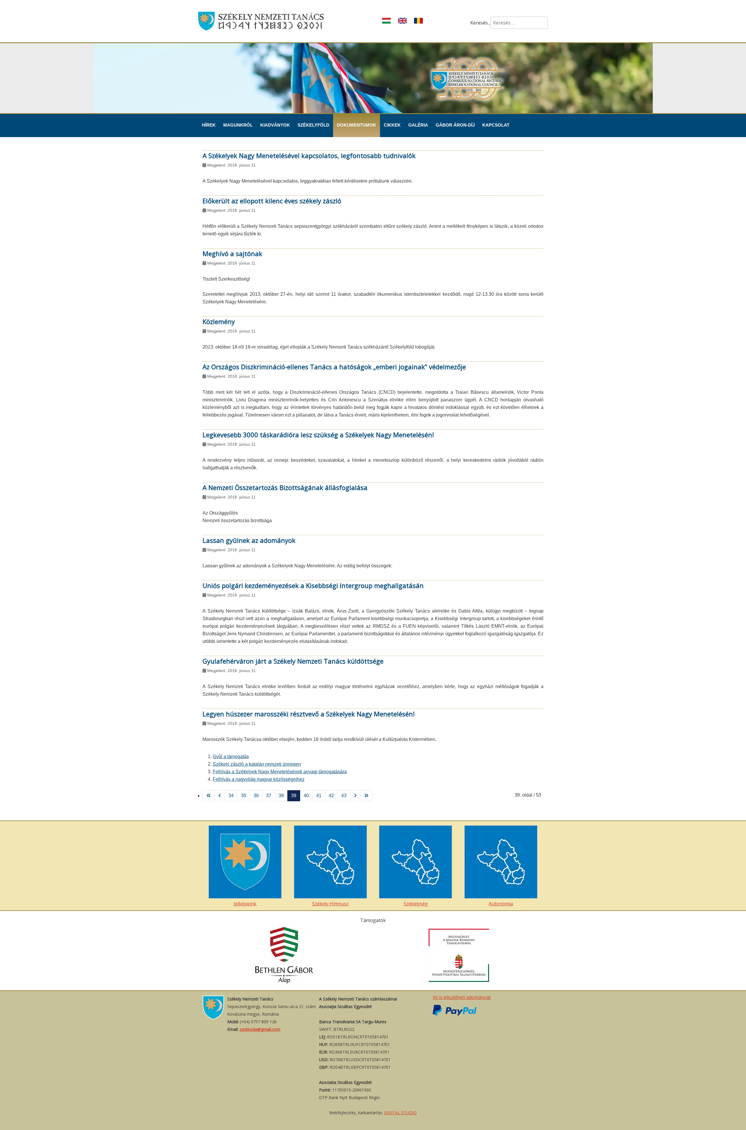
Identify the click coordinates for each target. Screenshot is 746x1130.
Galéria (418, 125)
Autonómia (501, 903)
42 (331, 795)
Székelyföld (313, 125)
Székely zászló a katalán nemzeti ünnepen (257, 764)
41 (318, 795)
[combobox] (519, 23)
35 (243, 795)
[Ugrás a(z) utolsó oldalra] (366, 795)
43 (343, 795)
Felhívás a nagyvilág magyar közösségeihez (259, 779)
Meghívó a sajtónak (232, 253)
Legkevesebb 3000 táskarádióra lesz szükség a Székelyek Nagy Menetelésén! (318, 434)
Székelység (416, 903)
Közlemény (219, 321)
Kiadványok (275, 125)
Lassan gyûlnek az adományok (249, 540)
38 (281, 795)
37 (268, 795)
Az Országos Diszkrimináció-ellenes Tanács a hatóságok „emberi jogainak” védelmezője (334, 366)
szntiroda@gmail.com (260, 1029)
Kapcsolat (495, 125)
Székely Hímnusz (330, 903)
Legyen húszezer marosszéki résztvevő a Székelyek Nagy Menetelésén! (309, 713)
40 (306, 795)
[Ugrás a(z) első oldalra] (209, 795)
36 (256, 795)
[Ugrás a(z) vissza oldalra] (219, 795)
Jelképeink (245, 903)
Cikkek (392, 125)
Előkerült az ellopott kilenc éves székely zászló (272, 200)
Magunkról (238, 125)
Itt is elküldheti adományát (462, 997)
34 (231, 795)
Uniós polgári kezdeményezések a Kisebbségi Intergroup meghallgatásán (313, 585)
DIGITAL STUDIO (400, 1112)
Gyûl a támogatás (231, 756)
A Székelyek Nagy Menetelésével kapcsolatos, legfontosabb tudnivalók (309, 155)
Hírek (209, 125)
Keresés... (480, 23)
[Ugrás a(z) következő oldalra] (355, 795)
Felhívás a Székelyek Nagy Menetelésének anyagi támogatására (280, 771)
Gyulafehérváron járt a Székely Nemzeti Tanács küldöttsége (293, 661)
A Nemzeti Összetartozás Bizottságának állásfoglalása (285, 487)
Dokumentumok (356, 125)
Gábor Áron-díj (455, 125)
